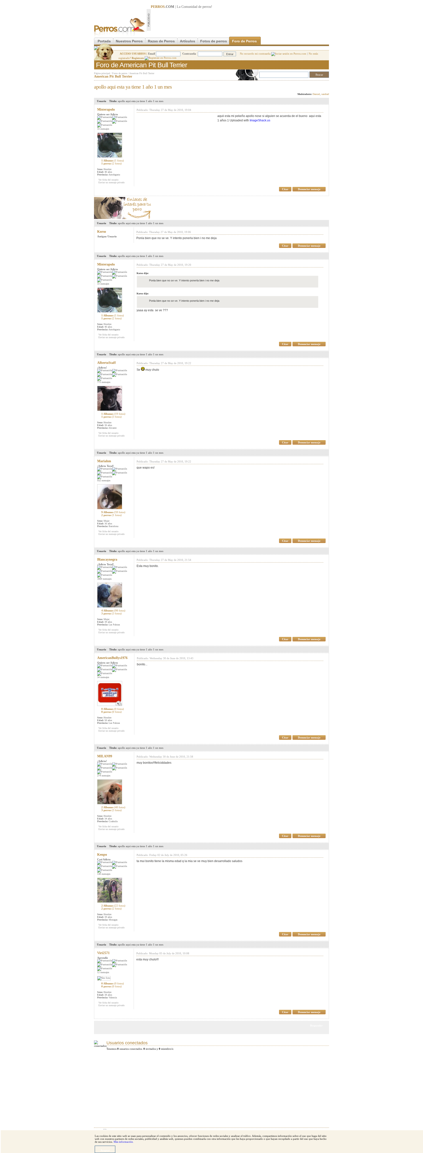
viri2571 (103, 953)
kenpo (102, 854)
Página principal (102, 73)
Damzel (316, 94)
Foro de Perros (244, 41)
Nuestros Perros (129, 41)
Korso (101, 231)
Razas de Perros (161, 41)
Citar (285, 189)
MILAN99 (104, 756)
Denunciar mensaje (309, 189)
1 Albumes (112, 160)
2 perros (111, 515)
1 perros (111, 163)
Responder (319, 85)
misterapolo (106, 109)
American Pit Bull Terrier (141, 73)
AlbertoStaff (106, 363)
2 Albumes (113, 807)
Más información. (124, 1141)
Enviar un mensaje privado (111, 182)
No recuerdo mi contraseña (255, 53)
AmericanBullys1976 (112, 658)
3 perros (111, 613)
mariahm (104, 461)
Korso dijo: (143, 273)
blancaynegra (107, 559)
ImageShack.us (260, 120)
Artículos (187, 41)
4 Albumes (113, 610)
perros (206, 7)
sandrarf (325, 94)
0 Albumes (112, 708)
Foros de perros (119, 73)
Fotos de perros (213, 41)
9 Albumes (113, 512)
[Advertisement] (240, 20)
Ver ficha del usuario (108, 179)
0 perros (111, 711)
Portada (104, 41)
